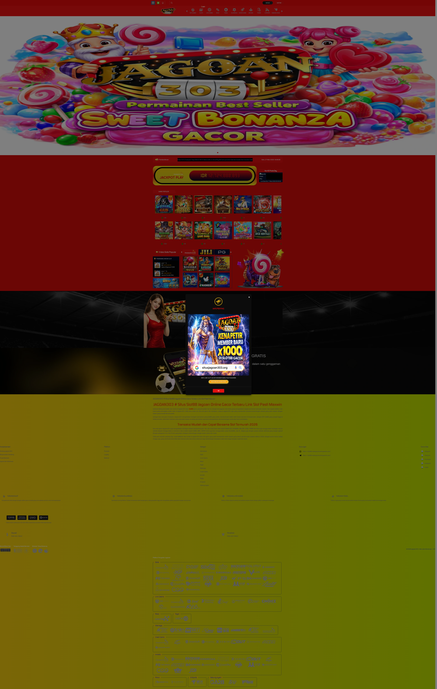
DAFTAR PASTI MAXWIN (218, 381)
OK (218, 391)
